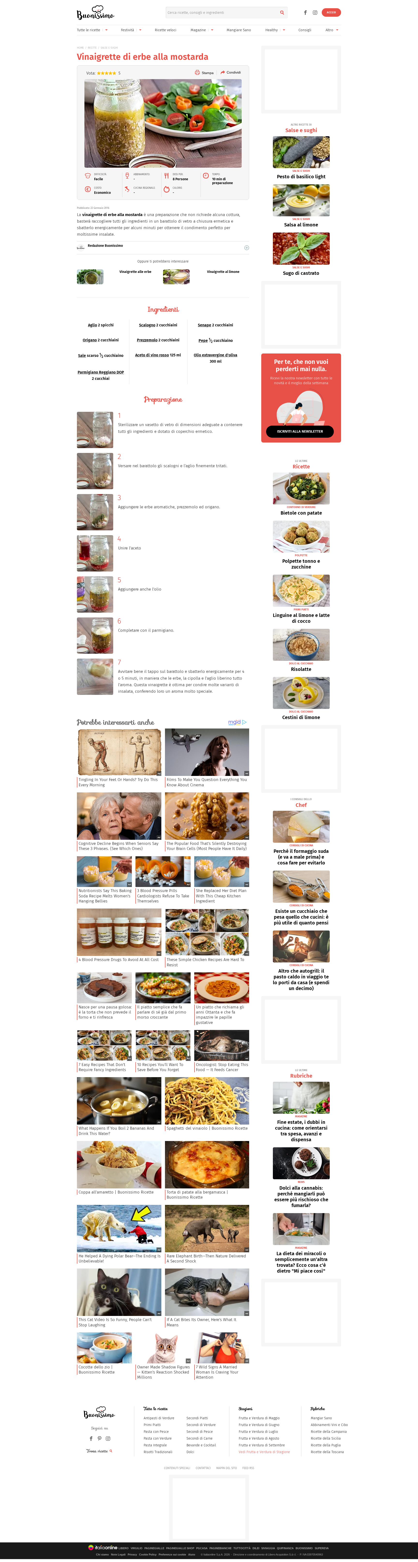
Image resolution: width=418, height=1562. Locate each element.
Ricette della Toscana (327, 1452)
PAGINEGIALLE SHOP (180, 1548)
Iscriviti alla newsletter (300, 431)
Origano (90, 340)
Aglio (92, 325)
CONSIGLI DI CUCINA (301, 845)
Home (80, 47)
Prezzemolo (147, 340)
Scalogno (147, 325)
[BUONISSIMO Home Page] (95, 12)
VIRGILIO (136, 1548)
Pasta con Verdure (158, 1438)
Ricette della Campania (329, 1432)
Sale (82, 355)
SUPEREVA (322, 1548)
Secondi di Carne (200, 1438)
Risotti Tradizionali (158, 1452)
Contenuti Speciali (177, 1468)
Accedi (331, 12)
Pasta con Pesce (156, 1432)
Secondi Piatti (197, 1418)
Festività (127, 30)
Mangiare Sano (239, 30)
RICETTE (92, 47)
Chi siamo (102, 1554)
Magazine (198, 30)
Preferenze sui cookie (172, 1554)
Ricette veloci (165, 30)
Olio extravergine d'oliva (215, 355)
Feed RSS (248, 1468)
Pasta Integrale (155, 1445)
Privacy (132, 1554)
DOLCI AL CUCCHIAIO (301, 663)
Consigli (305, 30)
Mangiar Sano (321, 1418)
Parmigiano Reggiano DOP (101, 372)
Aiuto (191, 1554)
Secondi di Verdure (201, 1425)
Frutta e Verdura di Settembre (262, 1445)
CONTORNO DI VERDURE (301, 507)
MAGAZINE (301, 1116)
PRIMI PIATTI (301, 609)
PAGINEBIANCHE (220, 1548)
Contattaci (203, 1468)
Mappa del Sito (226, 1468)
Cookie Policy (148, 1554)
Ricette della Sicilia (326, 1438)
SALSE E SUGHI (109, 47)
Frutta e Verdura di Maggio (259, 1418)
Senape (204, 325)
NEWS (301, 1182)
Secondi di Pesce (200, 1432)
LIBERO (124, 1548)
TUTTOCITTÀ (242, 1548)
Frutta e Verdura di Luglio (258, 1432)
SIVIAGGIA (268, 1548)
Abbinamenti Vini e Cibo (329, 1425)
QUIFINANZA (285, 1548)
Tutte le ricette (88, 30)
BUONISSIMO (304, 1548)
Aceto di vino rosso (152, 355)
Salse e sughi (301, 128)
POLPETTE (301, 555)
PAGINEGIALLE (154, 1548)
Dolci (190, 1452)
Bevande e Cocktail (201, 1445)
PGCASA (202, 1548)
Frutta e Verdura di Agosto (259, 1438)
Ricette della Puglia (326, 1445)
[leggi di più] (246, 247)
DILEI (256, 1548)
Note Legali (118, 1554)
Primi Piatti (152, 1425)
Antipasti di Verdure (159, 1418)
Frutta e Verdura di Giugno (259, 1425)
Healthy (271, 30)
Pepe (203, 340)
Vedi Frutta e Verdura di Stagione (264, 1452)
